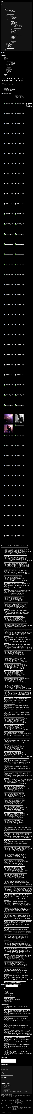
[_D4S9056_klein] (19, 475)
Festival (6, 992)
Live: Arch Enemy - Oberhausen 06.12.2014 (14, 801)
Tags (5, 50)
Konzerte (13, 12)
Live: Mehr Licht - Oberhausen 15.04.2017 (13, 618)
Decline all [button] (11, 1100)
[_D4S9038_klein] (19, 435)
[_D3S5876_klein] (19, 103)
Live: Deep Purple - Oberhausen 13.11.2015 (14, 731)
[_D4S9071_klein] (8, 505)
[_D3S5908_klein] (8, 203)
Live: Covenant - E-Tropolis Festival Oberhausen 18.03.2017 (18, 629)
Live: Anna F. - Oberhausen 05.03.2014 (13, 823)
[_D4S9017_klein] (19, 354)
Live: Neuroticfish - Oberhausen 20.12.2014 (14, 796)
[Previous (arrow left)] (26, 104)
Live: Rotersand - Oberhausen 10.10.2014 (13, 818)
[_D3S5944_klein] (8, 304)
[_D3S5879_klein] (8, 113)
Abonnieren (4, 1064)
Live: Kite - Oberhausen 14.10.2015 (12, 749)
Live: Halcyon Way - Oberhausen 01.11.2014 (14, 813)
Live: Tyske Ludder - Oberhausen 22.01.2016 (14, 719)
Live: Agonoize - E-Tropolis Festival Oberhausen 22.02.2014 (18, 836)
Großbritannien (14, 24)
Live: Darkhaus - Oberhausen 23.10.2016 (13, 673)
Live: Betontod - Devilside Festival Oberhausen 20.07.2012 (17, 944)
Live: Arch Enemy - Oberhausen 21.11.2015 (14, 727)
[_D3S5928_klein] (19, 254)
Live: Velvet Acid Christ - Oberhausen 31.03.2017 (15, 623)
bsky (2, 1)
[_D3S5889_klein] (8, 133)
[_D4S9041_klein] (19, 445)
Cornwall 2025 (17, 28)
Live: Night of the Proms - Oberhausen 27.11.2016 (15, 661)
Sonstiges (13, 18)
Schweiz (13, 37)
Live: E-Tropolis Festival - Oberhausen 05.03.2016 (15, 559)
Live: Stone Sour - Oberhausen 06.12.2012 (14, 874)
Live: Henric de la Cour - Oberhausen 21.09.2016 (15, 965)
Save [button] (13, 1110)
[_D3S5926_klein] (8, 254)
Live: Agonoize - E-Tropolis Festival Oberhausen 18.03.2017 (18, 632)
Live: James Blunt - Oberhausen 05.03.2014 (14, 822)
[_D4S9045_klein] (19, 455)
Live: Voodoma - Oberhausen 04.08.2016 (13, 958)
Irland (12, 29)
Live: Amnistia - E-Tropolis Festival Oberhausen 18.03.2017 (17, 650)
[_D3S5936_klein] (19, 274)
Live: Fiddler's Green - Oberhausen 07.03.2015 (15, 783)
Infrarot (9, 46)
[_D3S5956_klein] (8, 334)
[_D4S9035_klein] (8, 432)
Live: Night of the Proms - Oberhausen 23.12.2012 (15, 873)
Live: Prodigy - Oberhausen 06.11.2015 (13, 745)
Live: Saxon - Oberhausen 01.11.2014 (12, 810)
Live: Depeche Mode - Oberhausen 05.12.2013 (15, 854)
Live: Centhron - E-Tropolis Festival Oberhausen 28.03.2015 (18, 780)
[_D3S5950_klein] (8, 314)
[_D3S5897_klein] (19, 163)
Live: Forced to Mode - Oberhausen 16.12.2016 (15, 657)
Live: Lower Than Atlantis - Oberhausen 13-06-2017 (16, 603)
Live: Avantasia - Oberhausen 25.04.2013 (13, 859)
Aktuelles (6, 8)
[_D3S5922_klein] (19, 244)
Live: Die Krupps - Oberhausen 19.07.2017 (14, 596)
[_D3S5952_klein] (8, 324)
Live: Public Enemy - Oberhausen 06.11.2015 (14, 746)
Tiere (8, 45)
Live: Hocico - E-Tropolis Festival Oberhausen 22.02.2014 (17, 833)
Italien (12, 31)
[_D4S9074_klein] (8, 515)
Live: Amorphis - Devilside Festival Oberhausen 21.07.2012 (17, 908)
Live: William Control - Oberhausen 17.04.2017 (15, 605)
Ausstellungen (14, 17)
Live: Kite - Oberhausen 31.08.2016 (12, 963)
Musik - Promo (10, 14)
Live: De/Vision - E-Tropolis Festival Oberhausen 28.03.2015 (18, 756)
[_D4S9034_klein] (19, 422)
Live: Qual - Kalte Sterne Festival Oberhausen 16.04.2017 (17, 612)
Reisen (9, 19)
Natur (8, 43)
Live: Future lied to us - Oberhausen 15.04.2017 (15, 617)
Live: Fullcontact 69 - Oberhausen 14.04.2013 (14, 866)
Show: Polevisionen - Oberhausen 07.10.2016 (14, 552)
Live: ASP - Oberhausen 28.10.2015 (12, 747)
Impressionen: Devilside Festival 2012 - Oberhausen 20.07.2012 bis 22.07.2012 (16, 568)
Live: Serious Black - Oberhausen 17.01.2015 (14, 795)
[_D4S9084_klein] (19, 525)
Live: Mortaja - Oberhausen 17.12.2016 (13, 656)
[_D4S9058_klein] (8, 485)
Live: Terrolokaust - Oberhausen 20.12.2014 (14, 798)
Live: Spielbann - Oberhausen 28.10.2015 (13, 748)
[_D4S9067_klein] (19, 495)
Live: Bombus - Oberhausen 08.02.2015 (13, 787)
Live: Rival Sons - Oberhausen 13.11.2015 (14, 732)
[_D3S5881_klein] (19, 113)
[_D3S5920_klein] (8, 244)
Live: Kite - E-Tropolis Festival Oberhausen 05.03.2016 (16, 711)
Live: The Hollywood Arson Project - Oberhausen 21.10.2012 (18, 880)
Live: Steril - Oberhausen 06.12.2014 (12, 806)
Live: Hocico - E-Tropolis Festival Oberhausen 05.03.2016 (17, 692)
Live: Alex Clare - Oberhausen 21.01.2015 (13, 791)
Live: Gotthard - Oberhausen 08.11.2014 (13, 808)
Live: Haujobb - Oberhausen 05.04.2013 (13, 867)
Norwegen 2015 (18, 35)
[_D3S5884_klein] (8, 123)
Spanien (13, 39)
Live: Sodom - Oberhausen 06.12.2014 (13, 802)
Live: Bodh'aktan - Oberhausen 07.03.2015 (14, 785)
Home (5, 7)
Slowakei (13, 38)
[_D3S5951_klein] (19, 314)
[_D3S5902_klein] (8, 173)
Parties (12, 16)
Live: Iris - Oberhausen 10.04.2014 (12, 821)
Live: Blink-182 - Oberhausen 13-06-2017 (13, 600)
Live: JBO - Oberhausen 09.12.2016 (12, 659)
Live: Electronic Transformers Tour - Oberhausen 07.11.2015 (18, 560)
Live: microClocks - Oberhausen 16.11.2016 (14, 666)
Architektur (9, 44)
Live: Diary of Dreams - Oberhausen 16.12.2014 (15, 799)
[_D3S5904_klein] (8, 183)
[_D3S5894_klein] (8, 153)
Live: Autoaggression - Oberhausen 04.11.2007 (15, 860)
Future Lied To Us (8, 90)
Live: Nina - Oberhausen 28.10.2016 (12, 671)
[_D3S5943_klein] (19, 294)
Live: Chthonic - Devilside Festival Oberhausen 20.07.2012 (17, 951)
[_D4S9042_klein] (8, 455)
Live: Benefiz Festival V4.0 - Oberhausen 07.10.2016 (16, 572)
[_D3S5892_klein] (8, 143)
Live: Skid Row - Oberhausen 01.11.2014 (13, 812)
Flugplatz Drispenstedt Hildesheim (12, 999)
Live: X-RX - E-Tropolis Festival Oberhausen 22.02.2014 (17, 847)
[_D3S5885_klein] (19, 123)
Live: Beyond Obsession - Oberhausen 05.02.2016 (15, 718)
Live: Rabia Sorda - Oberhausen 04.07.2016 (14, 677)
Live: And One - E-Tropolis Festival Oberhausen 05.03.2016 (17, 688)
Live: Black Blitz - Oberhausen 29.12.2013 (13, 850)
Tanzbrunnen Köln (8, 1001)
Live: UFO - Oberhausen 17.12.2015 (12, 725)
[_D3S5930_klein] (19, 264)
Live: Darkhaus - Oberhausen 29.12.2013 (13, 852)
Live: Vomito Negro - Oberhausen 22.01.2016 (14, 720)
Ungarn (12, 42)
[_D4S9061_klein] (19, 485)
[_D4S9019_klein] (8, 364)
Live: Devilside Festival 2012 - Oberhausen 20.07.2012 (16, 566)
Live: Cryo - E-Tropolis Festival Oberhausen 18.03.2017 (17, 646)
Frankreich (13, 23)
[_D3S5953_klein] (19, 324)
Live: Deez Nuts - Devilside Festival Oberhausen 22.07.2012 (18, 893)
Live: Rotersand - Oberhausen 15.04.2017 (13, 616)
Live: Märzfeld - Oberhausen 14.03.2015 (13, 782)
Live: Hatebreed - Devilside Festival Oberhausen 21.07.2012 (18, 903)
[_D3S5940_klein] (19, 284)
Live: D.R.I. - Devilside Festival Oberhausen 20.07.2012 (17, 950)
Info (1, 1071)
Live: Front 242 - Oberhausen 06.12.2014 (13, 805)
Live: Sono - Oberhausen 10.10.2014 (12, 819)
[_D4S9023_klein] (19, 374)
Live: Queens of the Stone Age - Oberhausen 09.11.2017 (17, 573)
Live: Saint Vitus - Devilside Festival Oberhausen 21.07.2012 (18, 920)
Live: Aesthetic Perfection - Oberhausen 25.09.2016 (16, 968)
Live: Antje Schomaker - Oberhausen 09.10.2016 (15, 981)
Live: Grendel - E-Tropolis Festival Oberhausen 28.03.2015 (17, 771)
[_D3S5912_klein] (19, 213)
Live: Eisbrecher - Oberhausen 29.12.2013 (14, 853)
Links (2, 1072)
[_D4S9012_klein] (8, 344)
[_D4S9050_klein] (19, 465)
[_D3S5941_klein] (8, 294)
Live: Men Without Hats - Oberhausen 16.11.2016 (15, 665)
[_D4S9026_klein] (8, 395)
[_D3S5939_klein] (8, 284)
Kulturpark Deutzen (8, 993)
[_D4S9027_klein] (19, 395)
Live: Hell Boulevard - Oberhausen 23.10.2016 (14, 674)
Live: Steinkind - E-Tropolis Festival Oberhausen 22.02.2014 (18, 848)
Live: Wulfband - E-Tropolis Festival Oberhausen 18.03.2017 (18, 649)
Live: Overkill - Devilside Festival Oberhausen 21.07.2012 (17, 909)
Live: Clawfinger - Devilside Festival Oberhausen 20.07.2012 (18, 937)
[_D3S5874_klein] (8, 103)
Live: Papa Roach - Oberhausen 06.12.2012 (14, 875)
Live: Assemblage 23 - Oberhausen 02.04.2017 (15, 622)
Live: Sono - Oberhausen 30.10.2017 (12, 577)
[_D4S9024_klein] (8, 384)
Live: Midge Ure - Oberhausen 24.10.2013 (13, 855)
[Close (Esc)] (26, 103)
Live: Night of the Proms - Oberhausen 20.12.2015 (15, 722)
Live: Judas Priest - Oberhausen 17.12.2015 (14, 724)
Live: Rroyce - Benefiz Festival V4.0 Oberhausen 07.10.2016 (18, 979)
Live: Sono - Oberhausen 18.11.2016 (12, 663)
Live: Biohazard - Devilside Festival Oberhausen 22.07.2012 (18, 889)
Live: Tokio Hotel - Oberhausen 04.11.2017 (14, 576)
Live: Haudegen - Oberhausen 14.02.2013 (14, 871)
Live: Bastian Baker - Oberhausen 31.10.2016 (14, 668)
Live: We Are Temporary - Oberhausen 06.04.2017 (15, 620)
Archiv (5, 49)
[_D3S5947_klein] (19, 304)
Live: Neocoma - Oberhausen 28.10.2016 (13, 672)
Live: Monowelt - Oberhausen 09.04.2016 (13, 685)
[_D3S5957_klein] (19, 334)
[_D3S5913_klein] (8, 223)
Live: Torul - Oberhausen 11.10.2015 (12, 751)
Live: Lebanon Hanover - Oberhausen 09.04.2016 (15, 683)
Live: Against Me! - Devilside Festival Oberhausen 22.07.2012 (18, 890)
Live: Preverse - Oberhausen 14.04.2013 (13, 864)
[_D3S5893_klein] (19, 143)
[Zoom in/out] (31, 103)
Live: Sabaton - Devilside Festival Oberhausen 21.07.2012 (17, 904)
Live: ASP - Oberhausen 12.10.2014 (12, 816)
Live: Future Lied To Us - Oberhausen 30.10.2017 (15, 580)
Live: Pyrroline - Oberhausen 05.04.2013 (13, 869)
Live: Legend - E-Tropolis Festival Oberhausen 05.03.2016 (17, 697)
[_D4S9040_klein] (8, 445)
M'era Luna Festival (8, 998)
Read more (28, 1100)
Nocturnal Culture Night (9, 995)
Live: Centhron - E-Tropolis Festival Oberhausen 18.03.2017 (18, 647)
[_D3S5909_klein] (19, 203)
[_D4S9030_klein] (8, 422)
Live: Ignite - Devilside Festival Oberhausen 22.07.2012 (17, 881)
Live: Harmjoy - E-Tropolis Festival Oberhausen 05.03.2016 (17, 710)
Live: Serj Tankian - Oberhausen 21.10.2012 (14, 877)
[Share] (28, 103)
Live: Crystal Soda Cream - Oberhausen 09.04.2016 (16, 684)
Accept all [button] (4, 1100)
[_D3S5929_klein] (8, 264)
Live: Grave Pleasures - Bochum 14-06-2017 (14, 599)
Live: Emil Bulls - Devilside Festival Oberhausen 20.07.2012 (18, 945)
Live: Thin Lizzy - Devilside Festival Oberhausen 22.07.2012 (18, 884)
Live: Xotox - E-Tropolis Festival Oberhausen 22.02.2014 (17, 846)
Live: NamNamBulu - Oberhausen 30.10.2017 (14, 578)
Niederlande (14, 32)
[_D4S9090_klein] (8, 535)
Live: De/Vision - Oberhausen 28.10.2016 (13, 670)
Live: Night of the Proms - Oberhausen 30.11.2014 (15, 807)
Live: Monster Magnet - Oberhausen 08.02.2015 (15, 786)
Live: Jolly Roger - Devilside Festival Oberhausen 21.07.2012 (18, 931)
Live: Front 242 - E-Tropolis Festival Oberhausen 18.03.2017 (18, 625)
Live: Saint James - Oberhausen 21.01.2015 (14, 792)
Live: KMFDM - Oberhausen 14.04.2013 (13, 863)
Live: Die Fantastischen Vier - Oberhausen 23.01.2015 (16, 788)
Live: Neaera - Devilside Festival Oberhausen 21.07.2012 (17, 918)
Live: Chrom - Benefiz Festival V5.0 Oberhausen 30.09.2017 (18, 590)
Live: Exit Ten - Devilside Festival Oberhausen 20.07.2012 (17, 955)
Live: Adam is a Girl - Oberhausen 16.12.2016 (14, 658)
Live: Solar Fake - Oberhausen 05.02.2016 (14, 717)
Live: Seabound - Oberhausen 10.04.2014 (13, 820)
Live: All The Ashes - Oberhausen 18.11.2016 (14, 664)
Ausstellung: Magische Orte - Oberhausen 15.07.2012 (16, 549)
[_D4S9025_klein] (19, 384)
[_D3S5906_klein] (8, 193)
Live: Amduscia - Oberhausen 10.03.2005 (13, 957)
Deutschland (14, 22)
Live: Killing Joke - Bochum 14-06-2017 (13, 598)
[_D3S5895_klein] (19, 153)
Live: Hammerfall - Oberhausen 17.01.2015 (14, 793)
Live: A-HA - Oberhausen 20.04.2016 (12, 680)
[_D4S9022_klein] (8, 374)
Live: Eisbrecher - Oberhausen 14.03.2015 (14, 781)
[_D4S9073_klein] (19, 505)
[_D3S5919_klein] (19, 234)
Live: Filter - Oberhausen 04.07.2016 (12, 675)
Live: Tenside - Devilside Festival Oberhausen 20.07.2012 (17, 956)
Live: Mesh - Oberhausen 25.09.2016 (12, 969)
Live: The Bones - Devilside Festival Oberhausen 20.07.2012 (18, 943)
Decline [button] (9, 1107)
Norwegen (13, 34)
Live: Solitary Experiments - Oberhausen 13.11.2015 (16, 729)
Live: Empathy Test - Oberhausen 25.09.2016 (14, 967)
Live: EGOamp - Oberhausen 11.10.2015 (13, 752)
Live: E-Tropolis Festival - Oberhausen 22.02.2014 (15, 563)
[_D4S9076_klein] (19, 515)
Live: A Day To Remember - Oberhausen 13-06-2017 (16, 602)
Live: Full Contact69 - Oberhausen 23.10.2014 (14, 815)
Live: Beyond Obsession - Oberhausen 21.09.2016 (15, 964)
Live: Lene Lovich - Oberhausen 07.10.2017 (14, 582)
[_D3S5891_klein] (19, 133)
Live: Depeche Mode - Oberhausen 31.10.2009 (15, 857)
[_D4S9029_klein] (19, 405)
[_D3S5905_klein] (19, 183)
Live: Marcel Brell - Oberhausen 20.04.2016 (14, 681)
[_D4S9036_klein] (19, 425)
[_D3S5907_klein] (19, 193)
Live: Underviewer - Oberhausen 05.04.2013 (14, 868)
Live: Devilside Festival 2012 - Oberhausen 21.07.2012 (16, 565)
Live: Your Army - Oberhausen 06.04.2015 (13, 753)
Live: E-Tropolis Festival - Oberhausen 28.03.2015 (15, 562)
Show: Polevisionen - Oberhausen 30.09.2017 (14, 550)
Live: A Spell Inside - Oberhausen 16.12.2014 (14, 800)
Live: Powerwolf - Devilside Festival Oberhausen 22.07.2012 (18, 888)
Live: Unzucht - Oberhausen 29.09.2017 (13, 595)
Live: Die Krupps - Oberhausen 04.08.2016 (14, 960)
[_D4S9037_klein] (8, 435)
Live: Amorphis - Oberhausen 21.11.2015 (13, 728)
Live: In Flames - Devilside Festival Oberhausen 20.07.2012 (17, 933)
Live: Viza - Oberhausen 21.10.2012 (12, 879)
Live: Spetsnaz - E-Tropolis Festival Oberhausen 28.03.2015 (18, 775)
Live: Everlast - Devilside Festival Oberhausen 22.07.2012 (17, 891)
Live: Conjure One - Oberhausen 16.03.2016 (14, 686)
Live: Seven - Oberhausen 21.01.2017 (13, 651)
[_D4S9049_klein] (8, 465)
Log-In (2, 1079)
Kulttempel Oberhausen (9, 89)
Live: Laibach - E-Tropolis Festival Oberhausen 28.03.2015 (17, 762)
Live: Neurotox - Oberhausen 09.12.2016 (13, 660)
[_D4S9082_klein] (8, 525)
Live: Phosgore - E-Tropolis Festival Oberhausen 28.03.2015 (18, 779)
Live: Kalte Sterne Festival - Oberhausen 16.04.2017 (16, 557)
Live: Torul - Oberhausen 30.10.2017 (12, 579)
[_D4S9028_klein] (8, 405)
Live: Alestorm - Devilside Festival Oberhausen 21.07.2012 (17, 921)
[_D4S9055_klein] (8, 475)
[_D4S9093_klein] (19, 535)
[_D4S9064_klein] (8, 495)
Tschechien (13, 41)
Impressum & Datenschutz (7, 1075)
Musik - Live (10, 10)
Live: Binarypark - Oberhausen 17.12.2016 (14, 654)
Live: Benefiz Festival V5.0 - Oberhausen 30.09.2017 (16, 553)
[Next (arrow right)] (28, 104)
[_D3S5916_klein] (19, 223)
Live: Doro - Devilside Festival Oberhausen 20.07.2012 (16, 936)
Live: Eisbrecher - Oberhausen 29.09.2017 (14, 593)
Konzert (6, 88)
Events (9, 15)
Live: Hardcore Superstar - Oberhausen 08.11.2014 (16, 809)
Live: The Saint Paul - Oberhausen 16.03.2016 (14, 687)
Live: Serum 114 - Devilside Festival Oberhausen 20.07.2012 (18, 947)
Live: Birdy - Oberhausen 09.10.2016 (12, 982)
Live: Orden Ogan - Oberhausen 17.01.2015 (14, 794)
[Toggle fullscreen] (30, 103)
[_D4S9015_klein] (19, 344)
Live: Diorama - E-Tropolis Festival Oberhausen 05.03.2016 (17, 693)
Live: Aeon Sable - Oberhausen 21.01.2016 (14, 721)
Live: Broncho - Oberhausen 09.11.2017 (13, 575)
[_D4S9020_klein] (19, 364)
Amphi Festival (7, 1000)
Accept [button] (3, 1107)
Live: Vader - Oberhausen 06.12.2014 (12, 803)
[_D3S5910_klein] (8, 213)
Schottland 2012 (18, 25)
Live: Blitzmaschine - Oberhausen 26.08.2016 (14, 962)
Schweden (13, 36)
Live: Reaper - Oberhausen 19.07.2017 (13, 597)
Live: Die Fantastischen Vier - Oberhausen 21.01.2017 (16, 652)
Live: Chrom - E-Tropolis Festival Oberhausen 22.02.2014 (17, 849)
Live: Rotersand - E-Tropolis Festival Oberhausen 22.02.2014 (18, 832)
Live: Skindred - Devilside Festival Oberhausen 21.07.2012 (17, 915)
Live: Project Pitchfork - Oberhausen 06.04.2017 (15, 619)
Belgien (12, 21)
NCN (5, 994)
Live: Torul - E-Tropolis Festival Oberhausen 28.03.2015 (17, 772)
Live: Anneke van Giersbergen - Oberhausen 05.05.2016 (17, 678)
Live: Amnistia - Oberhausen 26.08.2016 (13, 961)
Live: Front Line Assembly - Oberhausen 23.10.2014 (16, 814)
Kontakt (2, 1073)
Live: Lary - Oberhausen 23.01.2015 (12, 789)
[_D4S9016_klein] (8, 354)
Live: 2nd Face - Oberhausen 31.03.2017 (13, 624)
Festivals (13, 11)
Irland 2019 (16, 30)
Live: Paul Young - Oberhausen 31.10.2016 (14, 667)
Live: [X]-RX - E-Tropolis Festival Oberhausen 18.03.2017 (17, 633)
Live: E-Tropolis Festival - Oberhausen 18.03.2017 (15, 558)
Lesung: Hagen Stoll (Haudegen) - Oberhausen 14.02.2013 (17, 551)
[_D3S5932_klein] (8, 274)
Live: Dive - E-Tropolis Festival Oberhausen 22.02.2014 (17, 837)
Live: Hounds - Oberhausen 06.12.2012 (13, 876)
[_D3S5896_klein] (8, 163)
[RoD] (11, 984)
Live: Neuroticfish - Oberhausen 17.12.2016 (14, 653)
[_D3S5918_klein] (8, 234)
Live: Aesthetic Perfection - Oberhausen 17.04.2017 (16, 604)
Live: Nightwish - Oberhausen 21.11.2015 (13, 726)
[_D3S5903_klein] (19, 173)
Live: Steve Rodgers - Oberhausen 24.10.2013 (14, 856)
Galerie (5, 9)
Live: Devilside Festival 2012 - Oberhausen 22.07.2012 (16, 564)
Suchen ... (3, 986)
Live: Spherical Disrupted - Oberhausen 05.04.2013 (16, 870)
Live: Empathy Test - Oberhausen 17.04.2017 (14, 606)
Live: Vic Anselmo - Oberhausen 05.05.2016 (14, 679)
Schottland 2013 (18, 26)
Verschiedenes (10, 48)
